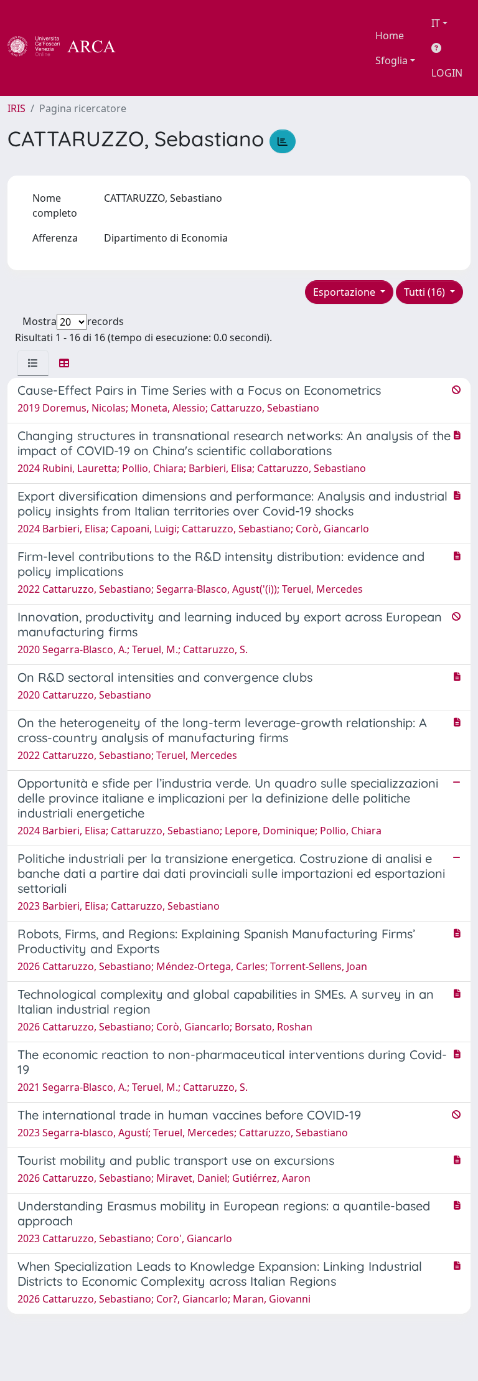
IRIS (16, 108)
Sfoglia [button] (391, 60)
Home (389, 35)
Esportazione (345, 292)
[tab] (33, 363)
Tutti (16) (426, 292)
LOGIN (446, 73)
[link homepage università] (149, 48)
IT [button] (435, 23)
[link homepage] (68, 48)
